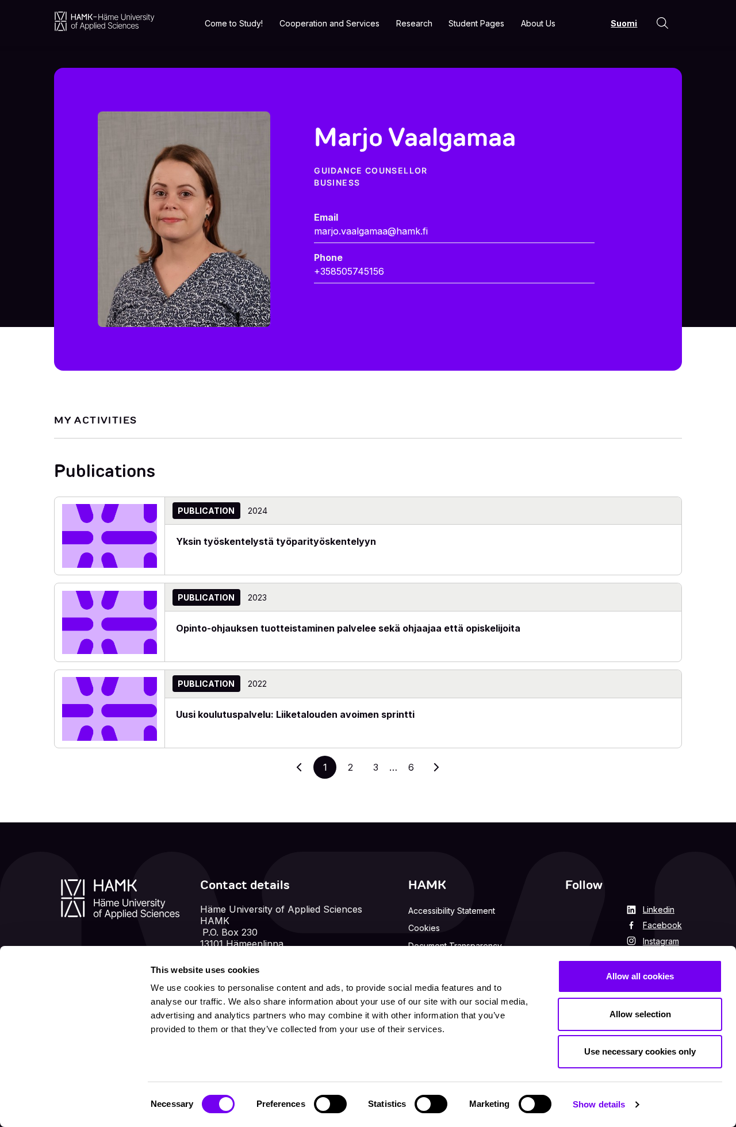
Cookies (424, 928)
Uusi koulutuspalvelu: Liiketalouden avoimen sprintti (295, 714)
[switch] (330, 1104)
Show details (599, 1104)
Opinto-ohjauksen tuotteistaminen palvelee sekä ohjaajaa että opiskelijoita (348, 628)
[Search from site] (662, 23)
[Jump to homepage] (104, 20)
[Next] (436, 767)
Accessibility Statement (451, 911)
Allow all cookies (640, 976)
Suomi (624, 23)
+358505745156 (349, 271)
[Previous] (299, 767)
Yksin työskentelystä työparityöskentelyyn (276, 541)
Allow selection (640, 1014)
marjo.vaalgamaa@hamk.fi (371, 231)
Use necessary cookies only (640, 1051)
